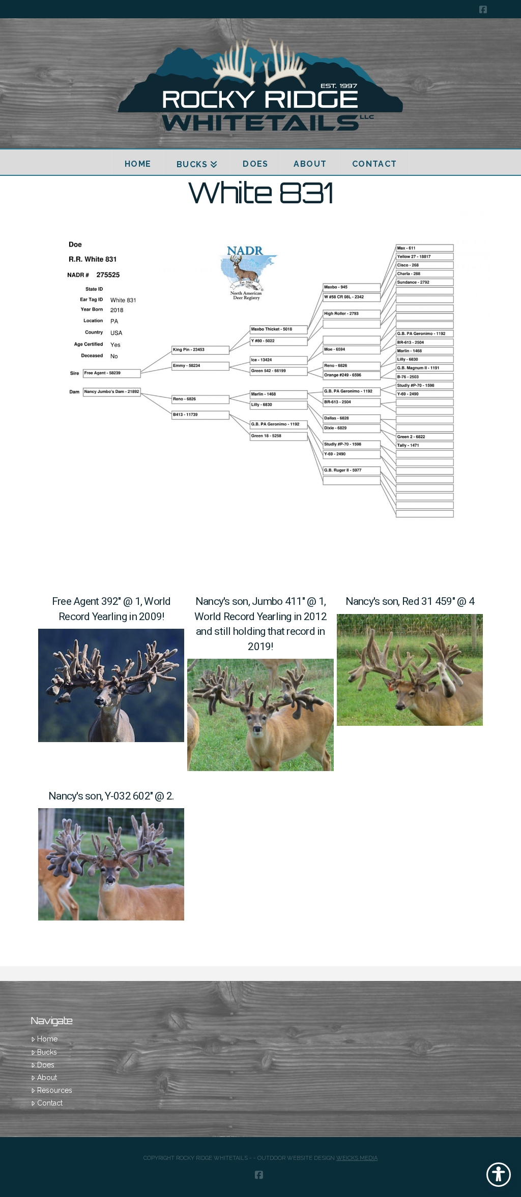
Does (45, 1065)
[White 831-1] (260, 389)
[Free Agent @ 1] (111, 685)
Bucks (46, 1052)
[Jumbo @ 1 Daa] (260, 715)
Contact (49, 1103)
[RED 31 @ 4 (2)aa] (410, 670)
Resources (54, 1090)
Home (47, 1039)
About (46, 1077)
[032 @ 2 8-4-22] (111, 864)
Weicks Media (357, 1158)
